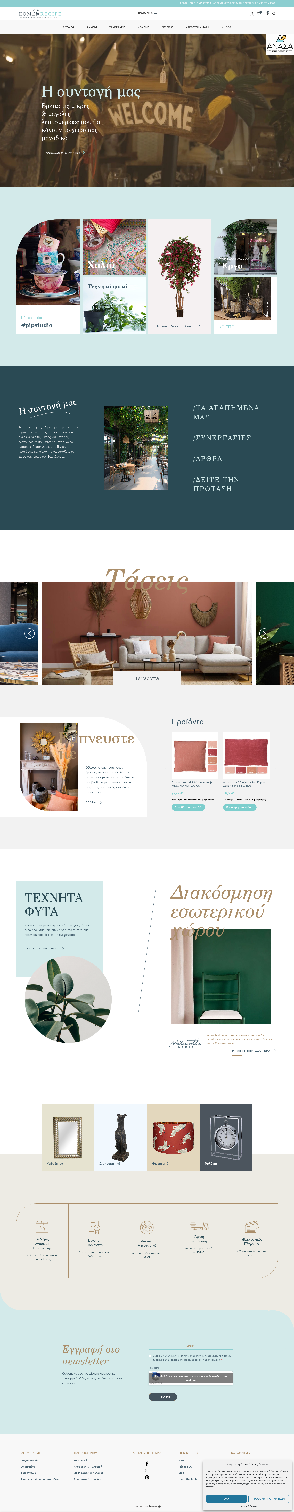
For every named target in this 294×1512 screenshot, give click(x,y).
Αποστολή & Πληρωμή (88, 1466)
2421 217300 (204, 3)
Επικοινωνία (81, 1460)
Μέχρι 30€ (185, 1466)
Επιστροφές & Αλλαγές (88, 1473)
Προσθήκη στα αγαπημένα (215, 745)
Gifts (181, 1460)
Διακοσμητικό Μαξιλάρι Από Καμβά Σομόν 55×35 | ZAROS (244, 783)
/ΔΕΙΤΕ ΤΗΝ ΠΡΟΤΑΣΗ (216, 484)
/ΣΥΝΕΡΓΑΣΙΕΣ (222, 437)
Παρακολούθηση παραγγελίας (40, 1479)
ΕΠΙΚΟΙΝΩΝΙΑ (187, 3)
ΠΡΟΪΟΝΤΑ (145, 12)
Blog (181, 1473)
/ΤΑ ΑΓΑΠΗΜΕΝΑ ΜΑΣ (226, 412)
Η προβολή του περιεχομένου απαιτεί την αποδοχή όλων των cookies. (190, 1378)
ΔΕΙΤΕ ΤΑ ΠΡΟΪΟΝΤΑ (42, 948)
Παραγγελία (28, 1473)
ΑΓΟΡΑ (91, 802)
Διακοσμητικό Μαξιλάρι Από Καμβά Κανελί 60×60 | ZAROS (192, 783)
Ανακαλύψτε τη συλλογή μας (66, 152)
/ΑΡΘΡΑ (208, 458)
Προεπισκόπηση (215, 738)
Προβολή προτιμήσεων (268, 1499)
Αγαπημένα (28, 1466)
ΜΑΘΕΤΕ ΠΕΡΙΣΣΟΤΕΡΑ (251, 1050)
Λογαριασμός (29, 1460)
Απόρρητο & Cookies (247, 1506)
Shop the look (187, 1479)
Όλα (226, 1499)
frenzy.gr (155, 1506)
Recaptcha (154, 1367)
